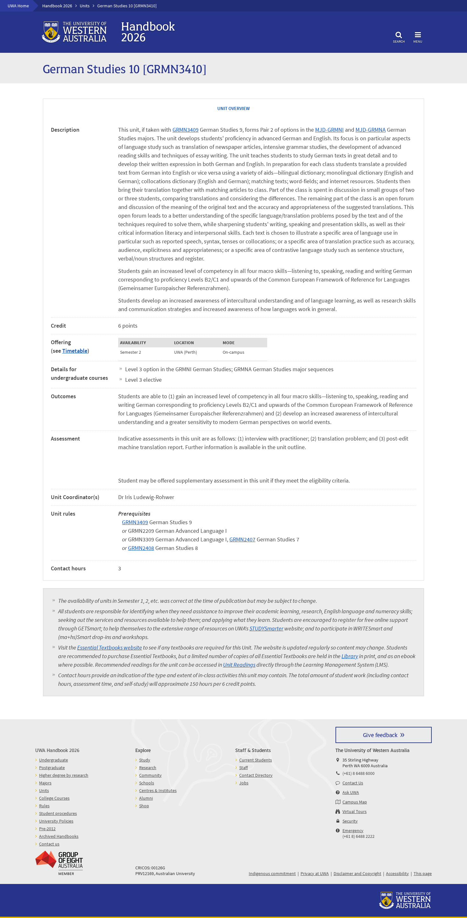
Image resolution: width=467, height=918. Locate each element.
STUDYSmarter (266, 628)
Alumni (146, 798)
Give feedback (380, 734)
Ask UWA (350, 792)
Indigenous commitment (272, 873)
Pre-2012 (47, 828)
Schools (146, 783)
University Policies (56, 821)
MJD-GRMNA (370, 129)
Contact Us (352, 783)
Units (85, 6)
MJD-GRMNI (329, 129)
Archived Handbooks (58, 836)
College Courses (54, 798)
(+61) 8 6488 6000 (358, 773)
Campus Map (354, 802)
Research (147, 767)
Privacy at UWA (315, 873)
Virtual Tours (354, 811)
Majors (45, 783)
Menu (417, 41)
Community (150, 775)
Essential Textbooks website (109, 647)
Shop (144, 806)
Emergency (352, 830)
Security (350, 821)
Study (144, 760)
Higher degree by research (63, 775)
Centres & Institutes (158, 790)
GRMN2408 (141, 548)
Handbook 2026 (57, 6)
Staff (243, 767)
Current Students (255, 760)
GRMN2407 (242, 539)
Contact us (49, 844)
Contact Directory (256, 775)
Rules (44, 806)
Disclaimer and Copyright (357, 873)
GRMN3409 (186, 129)
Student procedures (58, 813)
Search (399, 41)
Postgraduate (52, 767)
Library (350, 656)
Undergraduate (53, 760)
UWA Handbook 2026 (57, 750)
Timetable (74, 350)
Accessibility (397, 873)
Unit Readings (239, 664)
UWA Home (18, 6)
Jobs (243, 783)
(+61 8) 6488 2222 (358, 836)
